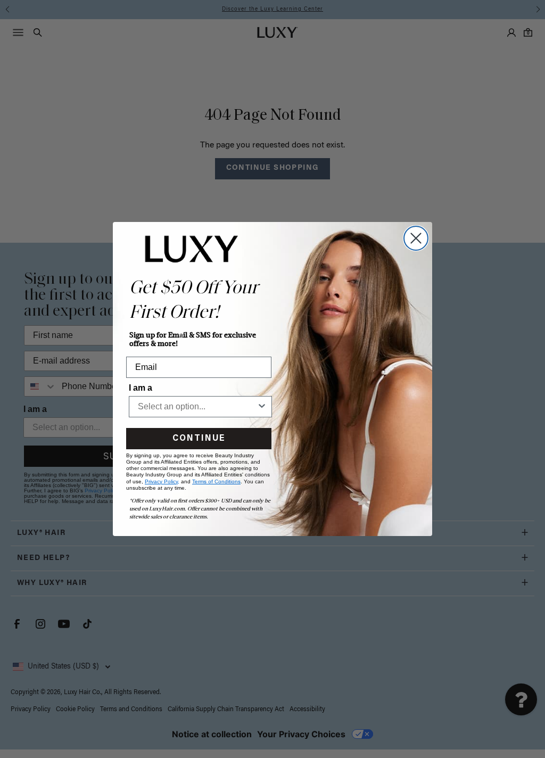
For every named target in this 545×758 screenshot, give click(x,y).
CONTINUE (198, 438)
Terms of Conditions (216, 481)
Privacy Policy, (162, 481)
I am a (140, 387)
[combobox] (197, 407)
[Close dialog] (416, 238)
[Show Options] (262, 407)
